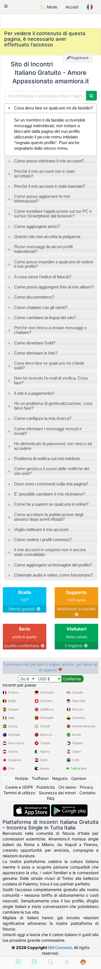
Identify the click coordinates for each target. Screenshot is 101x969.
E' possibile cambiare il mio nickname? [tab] (49, 494)
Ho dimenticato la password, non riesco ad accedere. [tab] (53, 446)
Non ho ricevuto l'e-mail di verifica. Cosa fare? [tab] (51, 380)
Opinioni (78, 778)
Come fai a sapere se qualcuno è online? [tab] (51, 504)
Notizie (21, 778)
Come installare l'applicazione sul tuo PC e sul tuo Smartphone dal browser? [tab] (53, 213)
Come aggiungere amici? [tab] (37, 226)
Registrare (79, 57)
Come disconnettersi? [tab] (34, 297)
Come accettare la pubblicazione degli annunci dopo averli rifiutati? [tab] (48, 517)
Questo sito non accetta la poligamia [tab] (47, 236)
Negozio (60, 778)
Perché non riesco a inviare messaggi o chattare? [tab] (50, 330)
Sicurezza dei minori (57, 792)
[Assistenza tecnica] (83, 962)
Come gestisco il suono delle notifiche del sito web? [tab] (51, 471)
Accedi (72, 7)
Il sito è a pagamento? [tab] (34, 393)
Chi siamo (67, 787)
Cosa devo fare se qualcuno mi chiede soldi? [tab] (49, 365)
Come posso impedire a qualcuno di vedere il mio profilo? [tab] (53, 264)
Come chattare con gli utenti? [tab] (40, 307)
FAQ (50, 798)
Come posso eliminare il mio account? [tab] (49, 160)
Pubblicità (45, 787)
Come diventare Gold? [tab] (34, 342)
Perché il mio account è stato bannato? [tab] (49, 186)
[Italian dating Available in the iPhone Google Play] (69, 807)
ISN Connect (60, 947)
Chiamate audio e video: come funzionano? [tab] (53, 575)
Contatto (87, 792)
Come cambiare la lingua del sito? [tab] (45, 317)
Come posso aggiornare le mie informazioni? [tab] (42, 198)
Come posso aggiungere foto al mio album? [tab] (53, 286)
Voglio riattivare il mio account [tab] (41, 529)
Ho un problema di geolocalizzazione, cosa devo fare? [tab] (53, 406)
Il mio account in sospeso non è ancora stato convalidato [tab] (50, 552)
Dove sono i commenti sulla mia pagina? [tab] (51, 483)
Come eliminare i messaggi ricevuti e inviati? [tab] (48, 431)
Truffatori (40, 778)
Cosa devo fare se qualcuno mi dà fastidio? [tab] (53, 108)
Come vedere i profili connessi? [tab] (43, 539)
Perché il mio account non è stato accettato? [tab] (44, 173)
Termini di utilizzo (19, 792)
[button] (6, 6)
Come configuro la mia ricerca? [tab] (42, 418)
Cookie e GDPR (19, 787)
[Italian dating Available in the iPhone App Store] (32, 807)
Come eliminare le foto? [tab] (35, 353)
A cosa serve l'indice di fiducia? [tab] (42, 276)
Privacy (86, 787)
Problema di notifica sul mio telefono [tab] (47, 458)
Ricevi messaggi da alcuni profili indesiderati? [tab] (43, 249)
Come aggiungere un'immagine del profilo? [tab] (53, 564)
